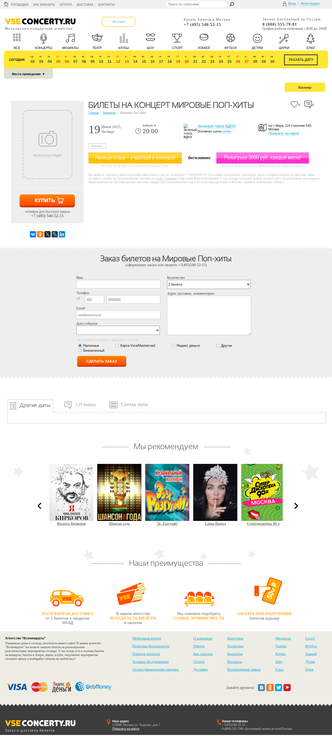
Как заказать (44, 4)
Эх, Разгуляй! (167, 524)
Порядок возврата (146, 654)
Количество (176, 278)
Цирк (309, 669)
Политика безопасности (151, 646)
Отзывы (85, 404)
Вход (292, 3)
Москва (119, 21)
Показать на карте (283, 133)
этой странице (166, 178)
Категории (235, 638)
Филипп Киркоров (71, 524)
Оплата (66, 4)
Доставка (85, 4)
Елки (279, 669)
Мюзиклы (283, 638)
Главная (93, 113)
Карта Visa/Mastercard (137, 346)
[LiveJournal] (55, 234)
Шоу (278, 662)
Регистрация (310, 3)
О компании (202, 638)
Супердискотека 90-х (263, 524)
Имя (79, 278)
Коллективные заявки (244, 669)
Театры (280, 646)
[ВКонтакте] (33, 234)
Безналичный (93, 350)
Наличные (91, 346)
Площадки (20, 4)
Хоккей (311, 654)
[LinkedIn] (62, 234)
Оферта (199, 646)
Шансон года (119, 524)
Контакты (106, 4)
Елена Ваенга (215, 524)
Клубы (280, 654)
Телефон (82, 293)
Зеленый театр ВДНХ (216, 126)
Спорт (310, 638)
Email (80, 308)
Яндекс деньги (188, 346)
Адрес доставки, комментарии (190, 293)
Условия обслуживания (150, 662)
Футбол (311, 646)
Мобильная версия (146, 638)
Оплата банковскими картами (155, 669)
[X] (47, 234)
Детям (310, 662)
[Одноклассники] (40, 234)
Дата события (86, 323)
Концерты (109, 113)
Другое (226, 346)
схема (226, 131)
